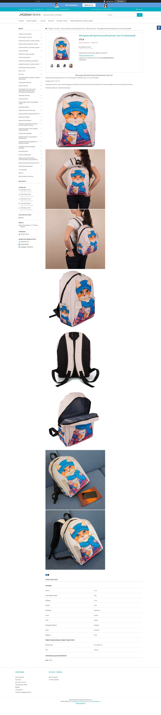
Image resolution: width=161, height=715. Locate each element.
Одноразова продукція (25, 166)
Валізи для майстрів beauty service (29, 163)
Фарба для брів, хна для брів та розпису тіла (28, 137)
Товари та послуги (54, 28)
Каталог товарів (31, 21)
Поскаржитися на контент (77, 701)
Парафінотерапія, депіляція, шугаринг (27, 147)
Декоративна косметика (26, 176)
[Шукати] (139, 15)
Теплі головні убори (24, 57)
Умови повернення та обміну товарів (81, 21)
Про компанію (19, 677)
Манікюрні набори (24, 117)
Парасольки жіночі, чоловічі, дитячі (29, 40)
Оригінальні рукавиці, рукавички (28, 61)
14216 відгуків (109, 1)
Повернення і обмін (21, 684)
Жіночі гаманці (53, 677)
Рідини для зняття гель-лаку (27, 110)
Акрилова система (24, 95)
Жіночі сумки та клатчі (25, 37)
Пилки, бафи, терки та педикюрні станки (28, 102)
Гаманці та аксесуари (25, 34)
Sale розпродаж (23, 51)
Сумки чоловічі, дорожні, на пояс (28, 44)
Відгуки (17, 687)
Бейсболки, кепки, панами (26, 54)
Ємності (21, 173)
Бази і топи (22, 71)
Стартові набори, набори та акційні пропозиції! (29, 78)
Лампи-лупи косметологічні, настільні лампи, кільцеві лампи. (28, 158)
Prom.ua (90, 700)
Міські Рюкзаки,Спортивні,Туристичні (73, 28)
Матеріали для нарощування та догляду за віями (28, 142)
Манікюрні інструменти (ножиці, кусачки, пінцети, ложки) (28, 124)
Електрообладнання (25, 154)
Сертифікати (19, 689)
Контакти (51, 21)
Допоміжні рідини (24, 107)
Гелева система (23, 99)
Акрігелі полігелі (23, 86)
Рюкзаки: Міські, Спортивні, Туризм (29, 47)
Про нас (43, 21)
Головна (21, 21)
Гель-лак (21, 74)
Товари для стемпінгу (25, 82)
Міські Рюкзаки (91, 28)
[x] (48, 575)
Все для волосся (23, 151)
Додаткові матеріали (25, 120)
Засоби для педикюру (25, 133)
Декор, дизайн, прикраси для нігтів (29, 113)
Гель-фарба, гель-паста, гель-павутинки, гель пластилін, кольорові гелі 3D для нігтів (27, 90)
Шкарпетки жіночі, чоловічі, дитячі (29, 64)
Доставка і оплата (62, 21)
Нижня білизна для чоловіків (27, 67)
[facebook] (46, 575)
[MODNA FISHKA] (30, 15)
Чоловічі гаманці (54, 679)
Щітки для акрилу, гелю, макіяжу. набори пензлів (28, 129)
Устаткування (23, 169)
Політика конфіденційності (23, 692)
